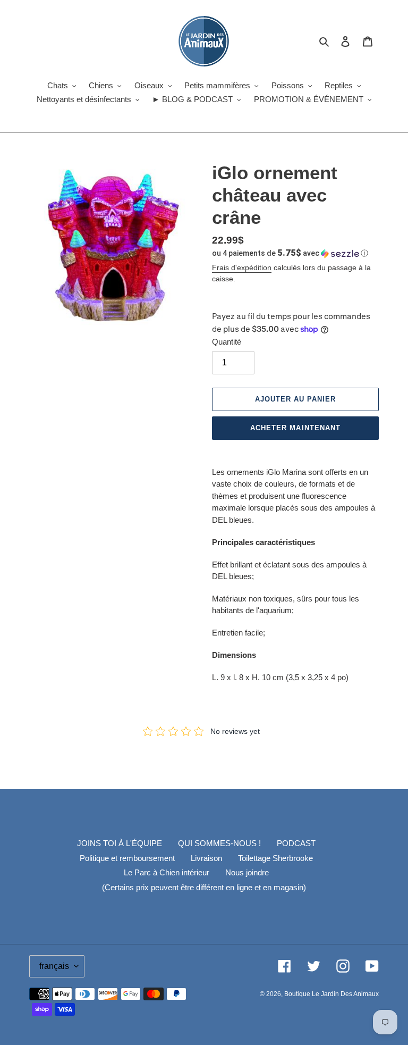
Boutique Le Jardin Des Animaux (331, 994)
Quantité (226, 341)
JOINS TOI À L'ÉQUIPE (119, 843)
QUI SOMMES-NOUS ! (219, 843)
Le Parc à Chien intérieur (166, 872)
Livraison (206, 858)
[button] (290, 253)
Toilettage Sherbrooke (275, 858)
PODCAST (296, 843)
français (54, 966)
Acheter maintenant (295, 428)
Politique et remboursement (127, 858)
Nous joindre (247, 872)
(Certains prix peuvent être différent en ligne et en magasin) (204, 887)
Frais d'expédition (241, 267)
